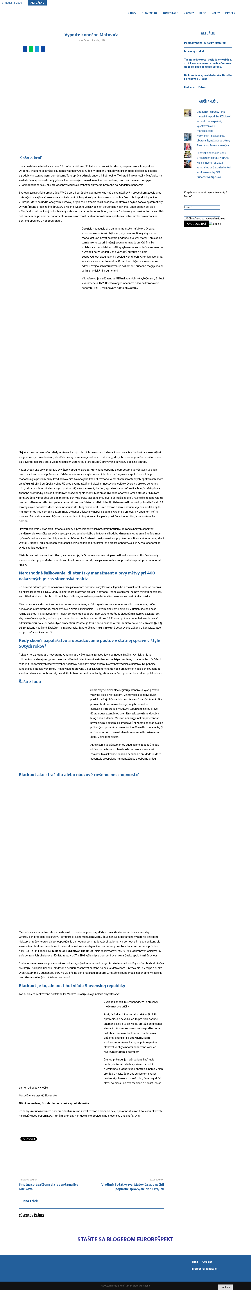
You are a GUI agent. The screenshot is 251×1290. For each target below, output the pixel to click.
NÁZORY (189, 13)
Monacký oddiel (194, 51)
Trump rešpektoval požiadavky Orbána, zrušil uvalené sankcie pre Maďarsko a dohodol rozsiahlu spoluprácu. (208, 63)
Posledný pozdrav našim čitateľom (205, 42)
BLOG (202, 13)
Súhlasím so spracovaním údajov (206, 218)
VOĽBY (216, 13)
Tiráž (194, 1261)
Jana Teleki (83, 40)
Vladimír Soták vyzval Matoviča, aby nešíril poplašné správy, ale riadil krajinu (132, 1187)
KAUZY (132, 13)
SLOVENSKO (149, 13)
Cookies (207, 1261)
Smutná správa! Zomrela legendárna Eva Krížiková (48, 1187)
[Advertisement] (91, 1154)
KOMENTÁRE (170, 13)
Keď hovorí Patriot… (196, 87)
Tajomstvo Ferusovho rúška (213, 145)
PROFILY (230, 13)
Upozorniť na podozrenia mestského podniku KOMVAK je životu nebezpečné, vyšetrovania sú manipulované (213, 121)
